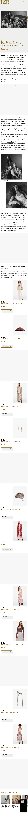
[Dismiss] (26, 800)
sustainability (4, 215)
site (24, 266)
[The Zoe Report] (4, 2)
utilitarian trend (16, 136)
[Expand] (22, 800)
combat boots (10, 141)
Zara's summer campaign (13, 57)
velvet (24, 123)
